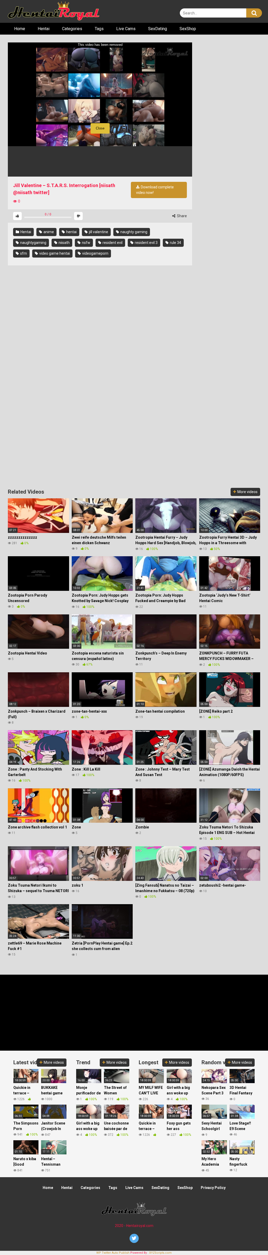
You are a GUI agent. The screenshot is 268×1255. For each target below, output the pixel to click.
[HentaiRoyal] (53, 11)
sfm (23, 253)
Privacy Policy (213, 1188)
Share (181, 216)
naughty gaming (133, 232)
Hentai (43, 28)
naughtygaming (32, 243)
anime (48, 232)
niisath (64, 243)
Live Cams (126, 28)
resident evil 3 (146, 243)
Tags (99, 28)
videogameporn (94, 253)
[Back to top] (250, 1239)
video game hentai (54, 253)
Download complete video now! (155, 190)
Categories (72, 28)
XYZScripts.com (160, 1252)
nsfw (85, 243)
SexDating (157, 28)
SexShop (188, 28)
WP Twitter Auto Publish (113, 1252)
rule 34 (175, 243)
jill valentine (98, 232)
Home (19, 28)
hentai (71, 232)
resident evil (112, 243)
